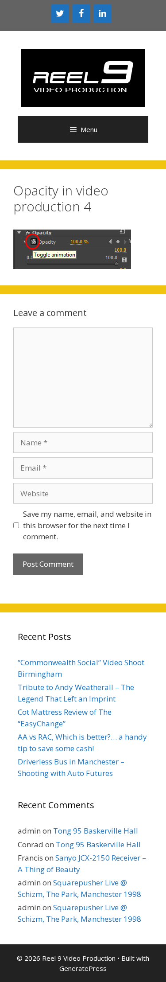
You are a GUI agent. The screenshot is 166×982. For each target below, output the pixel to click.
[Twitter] (60, 13)
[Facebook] (81, 13)
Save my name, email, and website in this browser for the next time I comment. (87, 525)
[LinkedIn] (103, 13)
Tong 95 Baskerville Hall (95, 831)
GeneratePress (83, 968)
